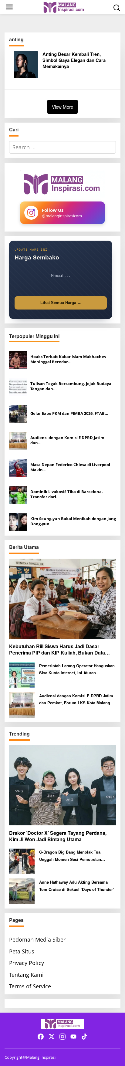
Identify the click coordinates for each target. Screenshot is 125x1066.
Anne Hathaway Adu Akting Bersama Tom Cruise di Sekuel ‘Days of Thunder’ (76, 885)
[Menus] (9, 7)
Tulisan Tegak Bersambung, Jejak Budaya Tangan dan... (70, 386)
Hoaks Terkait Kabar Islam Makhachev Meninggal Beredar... (68, 359)
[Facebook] (41, 1037)
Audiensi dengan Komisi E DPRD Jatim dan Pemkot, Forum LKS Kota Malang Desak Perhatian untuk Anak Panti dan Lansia (76, 699)
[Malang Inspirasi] (63, 6)
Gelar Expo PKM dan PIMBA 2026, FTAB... (69, 413)
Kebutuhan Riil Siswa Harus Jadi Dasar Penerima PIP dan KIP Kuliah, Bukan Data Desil (57, 649)
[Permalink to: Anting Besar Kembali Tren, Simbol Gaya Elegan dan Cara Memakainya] (26, 64)
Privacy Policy (26, 962)
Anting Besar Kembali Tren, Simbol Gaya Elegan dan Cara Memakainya (74, 60)
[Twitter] (52, 1037)
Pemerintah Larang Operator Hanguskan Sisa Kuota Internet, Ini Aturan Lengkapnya (77, 669)
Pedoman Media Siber (37, 939)
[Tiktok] (84, 1037)
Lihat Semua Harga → (60, 302)
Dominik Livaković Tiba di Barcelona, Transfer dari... (66, 494)
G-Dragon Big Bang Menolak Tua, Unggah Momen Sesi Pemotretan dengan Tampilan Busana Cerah (70, 856)
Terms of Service (30, 986)
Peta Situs (21, 951)
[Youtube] (73, 1037)
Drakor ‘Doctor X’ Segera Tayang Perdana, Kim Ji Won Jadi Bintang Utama (57, 836)
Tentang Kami (26, 974)
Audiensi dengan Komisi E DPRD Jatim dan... (67, 440)
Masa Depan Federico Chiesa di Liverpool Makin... (70, 467)
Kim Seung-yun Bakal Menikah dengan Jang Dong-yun (73, 521)
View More (62, 106)
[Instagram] (62, 1037)
